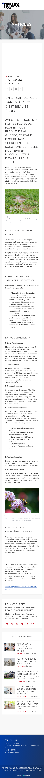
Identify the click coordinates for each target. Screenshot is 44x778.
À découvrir (13, 76)
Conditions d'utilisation (23, 770)
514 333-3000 (13, 750)
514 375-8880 (13, 752)
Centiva (26, 775)
